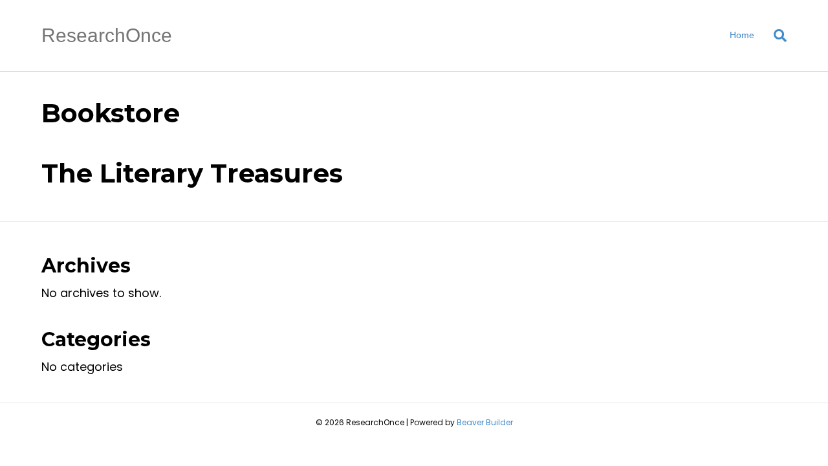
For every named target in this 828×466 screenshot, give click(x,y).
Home (742, 35)
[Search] (775, 35)
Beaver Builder (485, 422)
